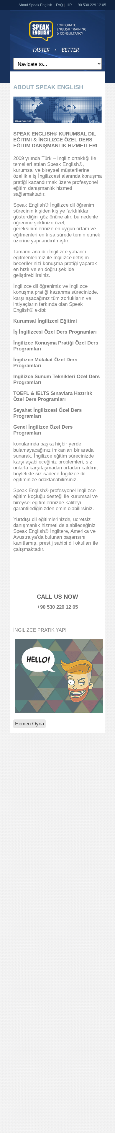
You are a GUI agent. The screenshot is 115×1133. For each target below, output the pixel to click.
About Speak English (35, 5)
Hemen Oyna (29, 724)
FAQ (59, 5)
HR (69, 5)
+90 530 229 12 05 (91, 5)
